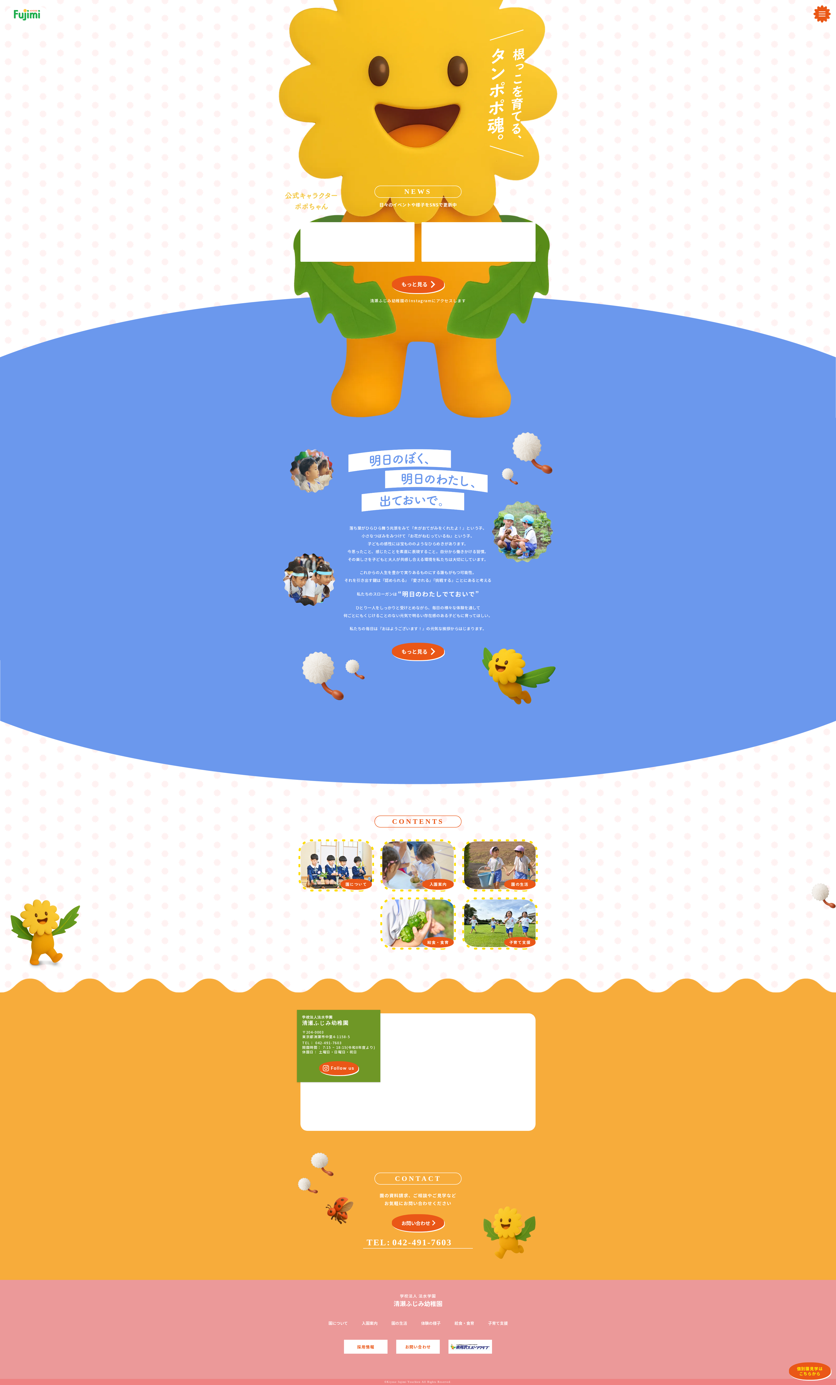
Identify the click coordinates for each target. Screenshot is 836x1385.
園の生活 (399, 1323)
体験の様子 (431, 1323)
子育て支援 (498, 1323)
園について (338, 1323)
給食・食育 (464, 1323)
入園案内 (370, 1323)
